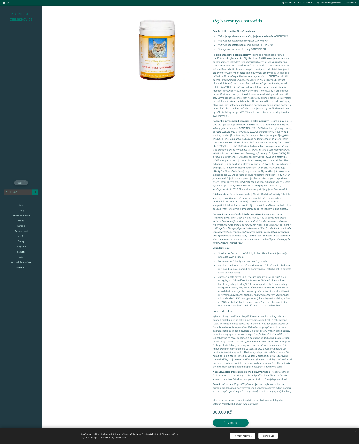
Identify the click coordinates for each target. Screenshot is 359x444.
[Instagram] (8, 2)
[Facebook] (4, 2)
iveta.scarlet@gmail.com (330, 2)
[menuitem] (21, 205)
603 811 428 (351, 2)
